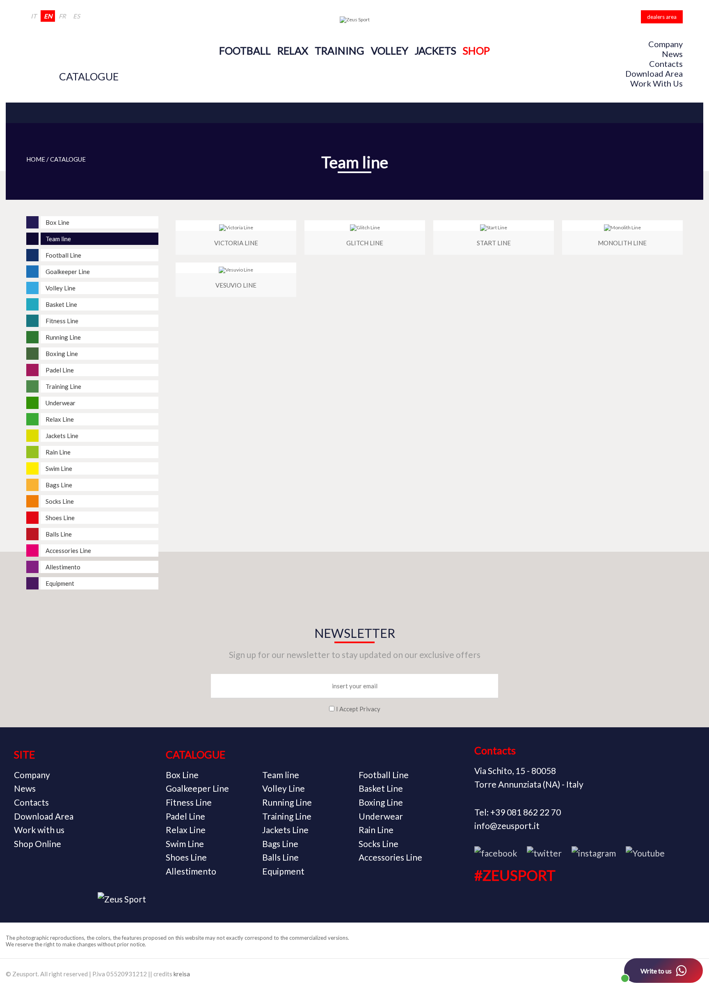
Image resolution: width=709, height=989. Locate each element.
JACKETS (435, 50)
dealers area (662, 17)
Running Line (287, 802)
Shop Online (37, 843)
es (76, 16)
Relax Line (186, 830)
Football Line (384, 775)
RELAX (292, 50)
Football (245, 50)
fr (62, 16)
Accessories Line (390, 857)
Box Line (182, 775)
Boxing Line (381, 802)
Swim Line (185, 843)
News (672, 54)
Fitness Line (189, 802)
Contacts (666, 64)
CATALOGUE (89, 76)
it (34, 16)
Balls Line (280, 857)
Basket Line (381, 788)
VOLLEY (389, 50)
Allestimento (191, 871)
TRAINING (339, 50)
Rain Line (376, 830)
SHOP (476, 50)
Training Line (286, 816)
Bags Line (280, 843)
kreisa (182, 974)
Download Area (654, 73)
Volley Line (283, 788)
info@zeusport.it (507, 825)
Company (665, 44)
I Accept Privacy (358, 709)
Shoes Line (186, 857)
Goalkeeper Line (197, 788)
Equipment (283, 871)
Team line (280, 775)
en (48, 16)
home (35, 159)
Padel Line (185, 816)
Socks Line (378, 843)
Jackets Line (285, 830)
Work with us (656, 83)
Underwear (381, 816)
